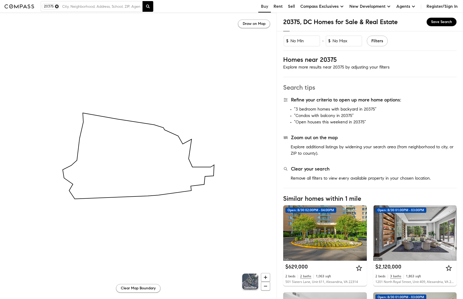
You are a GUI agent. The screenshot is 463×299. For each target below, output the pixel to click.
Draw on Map (254, 23)
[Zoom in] (265, 277)
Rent (278, 6)
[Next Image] (360, 233)
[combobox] (101, 6)
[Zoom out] (265, 286)
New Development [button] (367, 6)
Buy (264, 6)
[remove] (57, 6)
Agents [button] (403, 6)
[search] (148, 6)
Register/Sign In (442, 6)
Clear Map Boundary (138, 288)
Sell (291, 6)
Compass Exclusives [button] (319, 6)
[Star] (359, 268)
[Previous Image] (289, 233)
